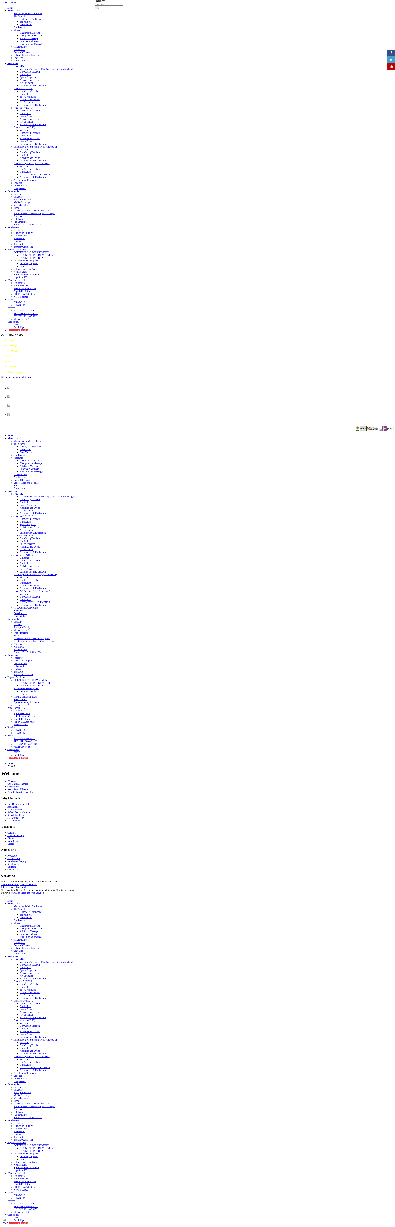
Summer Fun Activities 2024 (28, 224)
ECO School (13, 820)
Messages (18, 30)
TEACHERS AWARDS (26, 313)
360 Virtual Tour (15, 818)
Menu (16, 208)
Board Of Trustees (22, 52)
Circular (17, 194)
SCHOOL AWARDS (24, 310)
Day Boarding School (18, 804)
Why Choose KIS (16, 280)
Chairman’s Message (30, 32)
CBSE (17, 324)
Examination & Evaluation (33, 85)
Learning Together (29, 263)
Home (10, 7)
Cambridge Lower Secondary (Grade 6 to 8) (35, 146)
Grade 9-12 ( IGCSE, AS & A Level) (32, 163)
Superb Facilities (22, 291)
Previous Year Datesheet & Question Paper (34, 213)
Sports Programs (28, 77)
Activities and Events (30, 80)
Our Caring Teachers (30, 71)
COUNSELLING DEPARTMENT (31, 252)
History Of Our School (31, 19)
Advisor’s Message (29, 38)
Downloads (13, 191)
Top (3, 895)
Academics (12, 63)
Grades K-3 (19, 66)
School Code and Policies (26, 55)
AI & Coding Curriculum (26, 180)
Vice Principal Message (31, 44)
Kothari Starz (20, 271)
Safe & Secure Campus (25, 288)
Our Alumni (19, 60)
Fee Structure (20, 221)
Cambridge (19, 327)
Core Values (26, 24)
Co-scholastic (20, 185)
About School (14, 10)
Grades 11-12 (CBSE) (24, 127)
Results (11, 299)
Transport (18, 244)
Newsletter (12, 841)
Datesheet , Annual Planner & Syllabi (32, 210)
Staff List (18, 57)
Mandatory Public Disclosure (28, 13)
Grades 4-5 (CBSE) (23, 88)
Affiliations (19, 49)
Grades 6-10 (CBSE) (24, 108)
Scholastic (18, 183)
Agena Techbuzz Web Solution (28, 892)
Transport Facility (22, 199)
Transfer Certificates (23, 246)
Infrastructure (20, 46)
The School (19, 16)
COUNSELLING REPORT (34, 258)
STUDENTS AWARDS (25, 316)
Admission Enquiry (23, 233)
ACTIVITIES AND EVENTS (35, 174)
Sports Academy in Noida (26, 274)
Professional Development (26, 260)
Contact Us (12, 869)
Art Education (26, 83)
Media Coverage (22, 202)
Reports (23, 266)
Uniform (18, 241)
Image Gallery (20, 188)
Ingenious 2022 (21, 277)
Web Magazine (21, 205)
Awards (11, 308)
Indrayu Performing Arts (25, 269)
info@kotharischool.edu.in (14, 887)
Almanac (18, 216)
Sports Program (27, 116)
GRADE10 (19, 302)
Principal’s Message (29, 41)
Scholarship (19, 238)
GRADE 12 (19, 305)
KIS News (19, 219)
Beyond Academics (16, 249)
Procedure (18, 230)
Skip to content (8, 2)
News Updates (21, 296)
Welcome (24, 130)
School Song (26, 21)
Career (10, 843)
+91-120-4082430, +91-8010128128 (19, 884)
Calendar (18, 196)
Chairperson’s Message (31, 35)
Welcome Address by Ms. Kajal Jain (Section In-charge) (47, 69)
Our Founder (20, 27)
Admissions (13, 227)
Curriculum (25, 74)
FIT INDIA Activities (24, 294)
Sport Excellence (22, 285)
